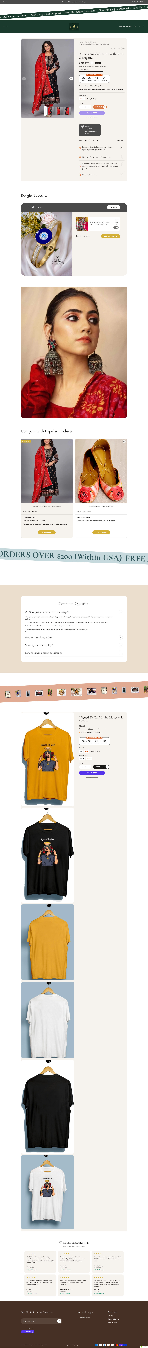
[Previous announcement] (46, 2)
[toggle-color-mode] (144, 27)
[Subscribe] (59, 1321)
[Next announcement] (101, 2)
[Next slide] (71, 78)
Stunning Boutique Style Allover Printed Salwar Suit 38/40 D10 (99, 223)
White (89, 759)
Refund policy (112, 1322)
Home (81, 42)
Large (82, 99)
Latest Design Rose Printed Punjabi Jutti (101, 506)
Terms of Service (113, 1319)
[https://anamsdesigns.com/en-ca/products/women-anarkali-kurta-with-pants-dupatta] (85, 140)
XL (81, 751)
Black (82, 759)
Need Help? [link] (120, 140)
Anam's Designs (30, 1345)
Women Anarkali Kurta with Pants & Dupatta (47, 506)
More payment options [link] (92, 117)
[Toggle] (45, 111)
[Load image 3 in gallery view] (67, 111)
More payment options (92, 777)
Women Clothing (90, 42)
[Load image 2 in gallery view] (58, 111)
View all (113, 207)
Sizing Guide (90, 99)
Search (110, 1316)
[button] (3, 27)
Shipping (90, 66)
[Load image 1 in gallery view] (50, 111)
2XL (86, 751)
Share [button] (80, 140)
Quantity (81, 103)
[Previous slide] (24, 78)
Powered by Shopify (41, 1345)
